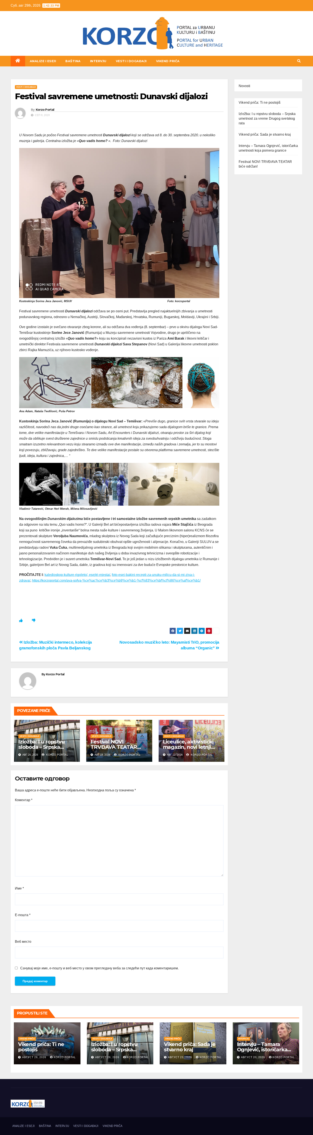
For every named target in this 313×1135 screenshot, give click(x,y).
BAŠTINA (73, 61)
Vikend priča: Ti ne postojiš (260, 102)
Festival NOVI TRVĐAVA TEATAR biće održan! (113, 747)
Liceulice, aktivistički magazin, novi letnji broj (188, 747)
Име (19, 888)
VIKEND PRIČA (168, 61)
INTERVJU (98, 61)
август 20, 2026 (253, 1057)
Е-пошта (22, 915)
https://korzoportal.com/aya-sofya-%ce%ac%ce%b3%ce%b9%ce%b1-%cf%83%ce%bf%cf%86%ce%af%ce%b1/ (116, 580)
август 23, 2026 (180, 1057)
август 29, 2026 (34, 1057)
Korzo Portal (32, 55)
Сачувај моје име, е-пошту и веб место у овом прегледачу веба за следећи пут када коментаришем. (99, 968)
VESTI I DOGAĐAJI (131, 61)
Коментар (23, 800)
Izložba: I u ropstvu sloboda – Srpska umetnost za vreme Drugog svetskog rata (267, 118)
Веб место (23, 941)
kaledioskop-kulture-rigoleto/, (67, 575)
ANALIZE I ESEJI (43, 61)
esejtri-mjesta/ (99, 575)
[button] (299, 61)
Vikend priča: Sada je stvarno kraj (265, 134)
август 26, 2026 (107, 1057)
